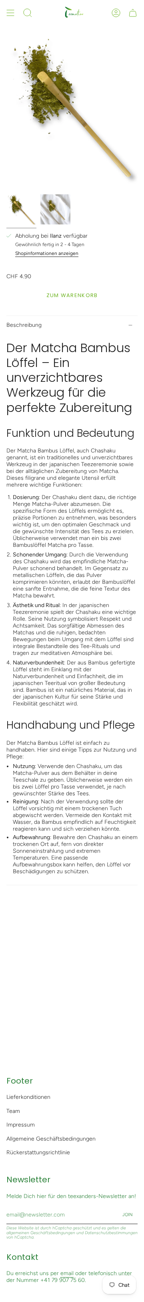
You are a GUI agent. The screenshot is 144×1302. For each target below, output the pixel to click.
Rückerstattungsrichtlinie (38, 1152)
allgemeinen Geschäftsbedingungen (40, 1232)
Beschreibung (24, 325)
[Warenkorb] (132, 13)
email (67, 1273)
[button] (27, 13)
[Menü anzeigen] (10, 13)
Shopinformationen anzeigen (46, 253)
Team (13, 1111)
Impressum (20, 1124)
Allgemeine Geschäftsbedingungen (51, 1138)
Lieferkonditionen (28, 1097)
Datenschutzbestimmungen (111, 1232)
